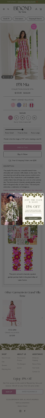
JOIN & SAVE (33, 218)
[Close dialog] (43, 194)
